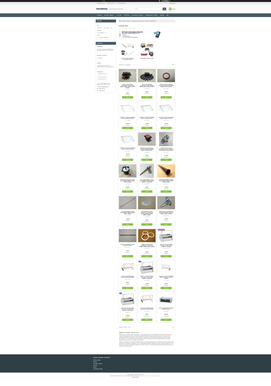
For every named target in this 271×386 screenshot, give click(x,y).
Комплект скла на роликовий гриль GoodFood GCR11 (127, 118)
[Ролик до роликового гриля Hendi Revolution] (128, 235)
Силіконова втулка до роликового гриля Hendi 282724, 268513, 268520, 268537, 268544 (147, 213)
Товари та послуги (125, 21)
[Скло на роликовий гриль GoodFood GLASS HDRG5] (147, 299)
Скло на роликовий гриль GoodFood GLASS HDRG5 (146, 308)
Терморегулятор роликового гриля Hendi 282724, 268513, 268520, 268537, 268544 (166, 212)
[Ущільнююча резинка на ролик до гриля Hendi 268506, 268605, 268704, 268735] (166, 75)
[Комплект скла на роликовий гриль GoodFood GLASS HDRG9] (166, 267)
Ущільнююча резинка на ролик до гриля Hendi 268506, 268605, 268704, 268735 (166, 85)
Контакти (126, 15)
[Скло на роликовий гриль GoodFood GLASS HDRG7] (128, 267)
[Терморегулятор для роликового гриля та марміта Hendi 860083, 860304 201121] (166, 139)
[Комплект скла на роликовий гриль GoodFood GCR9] (128, 139)
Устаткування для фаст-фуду (138, 21)
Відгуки (162, 15)
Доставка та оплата (137, 15)
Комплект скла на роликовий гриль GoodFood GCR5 (146, 118)
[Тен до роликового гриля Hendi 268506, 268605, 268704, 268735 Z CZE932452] (147, 171)
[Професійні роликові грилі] (147, 50)
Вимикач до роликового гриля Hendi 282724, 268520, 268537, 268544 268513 (147, 149)
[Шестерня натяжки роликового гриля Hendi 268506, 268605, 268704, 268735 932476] (128, 75)
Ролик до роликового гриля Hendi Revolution (127, 245)
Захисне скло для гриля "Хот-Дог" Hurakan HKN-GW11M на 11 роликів (127, 309)
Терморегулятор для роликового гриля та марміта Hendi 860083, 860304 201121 (166, 149)
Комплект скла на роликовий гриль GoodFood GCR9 (127, 148)
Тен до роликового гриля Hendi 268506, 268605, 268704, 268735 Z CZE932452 (147, 181)
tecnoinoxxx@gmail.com (103, 86)
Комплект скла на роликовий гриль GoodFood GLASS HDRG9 (166, 277)
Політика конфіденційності (155, 375)
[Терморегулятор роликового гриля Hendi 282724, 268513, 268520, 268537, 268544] (166, 203)
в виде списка (174, 65)
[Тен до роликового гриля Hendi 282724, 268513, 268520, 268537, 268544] (128, 203)
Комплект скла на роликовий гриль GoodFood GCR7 (166, 118)
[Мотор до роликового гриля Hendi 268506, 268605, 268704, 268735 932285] (128, 171)
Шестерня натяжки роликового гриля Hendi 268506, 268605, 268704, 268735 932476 (127, 86)
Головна (99, 15)
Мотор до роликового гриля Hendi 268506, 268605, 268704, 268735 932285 (127, 181)
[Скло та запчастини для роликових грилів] (127, 50)
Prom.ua (142, 374)
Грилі (147, 21)
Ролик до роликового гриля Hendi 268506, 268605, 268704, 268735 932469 (166, 181)
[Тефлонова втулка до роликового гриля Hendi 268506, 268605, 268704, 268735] (147, 235)
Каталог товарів (108, 15)
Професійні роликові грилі (147, 58)
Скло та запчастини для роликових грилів (127, 59)
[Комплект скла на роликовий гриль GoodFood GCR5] (147, 108)
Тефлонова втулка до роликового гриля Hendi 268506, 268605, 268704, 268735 (146, 245)
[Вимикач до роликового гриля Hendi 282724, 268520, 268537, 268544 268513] (147, 139)
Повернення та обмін (152, 15)
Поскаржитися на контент (145, 375)
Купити (127, 97)
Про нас (119, 15)
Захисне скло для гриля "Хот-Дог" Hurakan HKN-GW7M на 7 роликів (166, 245)
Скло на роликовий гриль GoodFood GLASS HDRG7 (127, 277)
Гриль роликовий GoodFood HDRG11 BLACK (166, 308)
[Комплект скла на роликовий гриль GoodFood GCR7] (166, 108)
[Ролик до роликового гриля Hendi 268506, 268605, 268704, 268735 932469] (166, 171)
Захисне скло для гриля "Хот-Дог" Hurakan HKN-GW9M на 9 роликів (147, 277)
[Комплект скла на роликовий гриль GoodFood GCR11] (128, 108)
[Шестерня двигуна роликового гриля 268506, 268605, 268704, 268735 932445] (147, 75)
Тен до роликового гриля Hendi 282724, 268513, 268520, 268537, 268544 (127, 212)
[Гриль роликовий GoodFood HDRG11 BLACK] (166, 299)
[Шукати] (164, 9)
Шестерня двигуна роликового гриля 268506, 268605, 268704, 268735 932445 (146, 85)
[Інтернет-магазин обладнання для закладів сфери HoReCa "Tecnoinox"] (102, 11)
